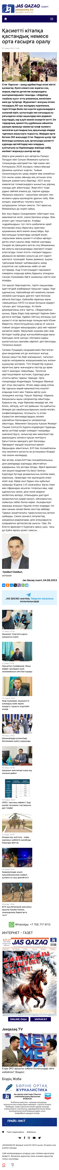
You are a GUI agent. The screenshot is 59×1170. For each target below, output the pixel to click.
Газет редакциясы (15, 1132)
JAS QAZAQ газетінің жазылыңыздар (30, 600)
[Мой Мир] (11, 585)
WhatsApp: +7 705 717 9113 (32, 924)
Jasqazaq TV (12, 1029)
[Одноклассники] (7, 585)
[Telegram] (26, 585)
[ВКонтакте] (3, 585)
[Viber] (19, 585)
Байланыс (31, 1132)
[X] (15, 585)
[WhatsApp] (23, 585)
